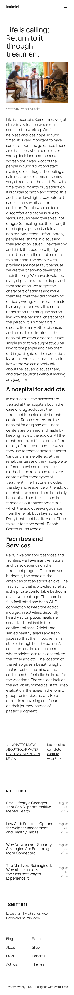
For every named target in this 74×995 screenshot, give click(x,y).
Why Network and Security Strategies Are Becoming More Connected (29, 848)
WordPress (61, 987)
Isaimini (12, 6)
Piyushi (24, 109)
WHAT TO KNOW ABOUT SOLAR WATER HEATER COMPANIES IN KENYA (23, 751)
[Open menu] (65, 6)
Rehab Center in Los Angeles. (32, 526)
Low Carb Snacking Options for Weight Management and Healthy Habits (29, 828)
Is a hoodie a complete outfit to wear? (56, 751)
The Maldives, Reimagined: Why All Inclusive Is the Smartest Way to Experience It (29, 871)
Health (36, 109)
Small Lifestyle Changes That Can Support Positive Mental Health (28, 807)
